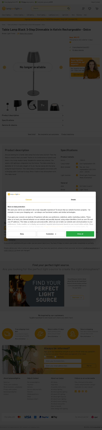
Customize (50, 234)
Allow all (80, 234)
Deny (22, 234)
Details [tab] (73, 199)
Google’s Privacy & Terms (53, 226)
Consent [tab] (29, 199)
